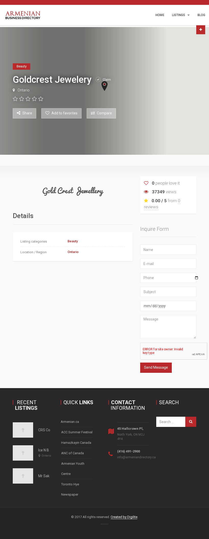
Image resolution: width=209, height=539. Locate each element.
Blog (201, 15)
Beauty (73, 241)
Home (159, 15)
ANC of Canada (72, 453)
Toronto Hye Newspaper (70, 489)
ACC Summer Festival (77, 432)
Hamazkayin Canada (76, 443)
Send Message (156, 367)
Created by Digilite (124, 517)
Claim (106, 79)
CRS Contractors (51, 430)
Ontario (24, 90)
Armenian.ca (70, 422)
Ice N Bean (46, 450)
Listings (178, 15)
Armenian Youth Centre (72, 469)
